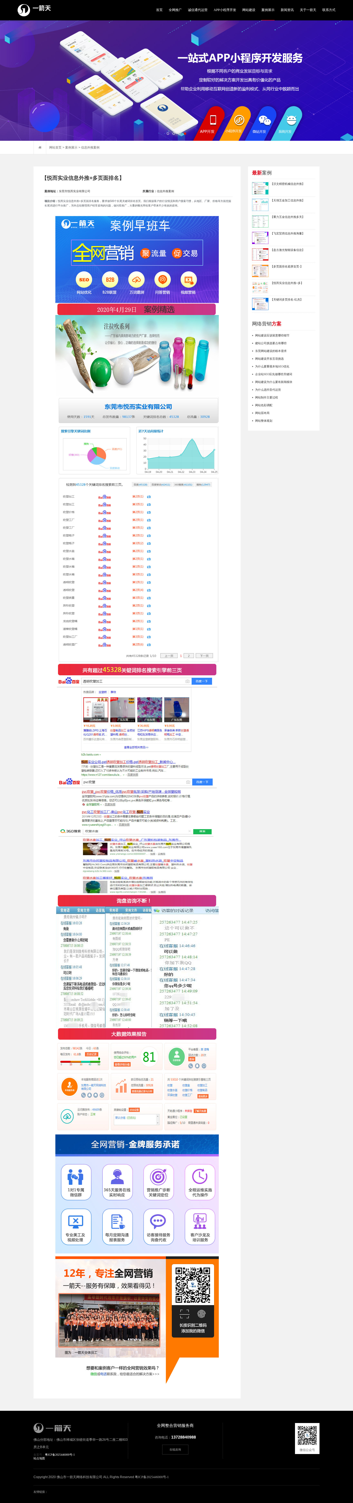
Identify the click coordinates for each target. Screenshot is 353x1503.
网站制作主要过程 (266, 397)
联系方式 (328, 10)
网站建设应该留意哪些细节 (272, 335)
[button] (168, 133)
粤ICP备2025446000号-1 (60, 1454)
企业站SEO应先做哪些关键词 (273, 374)
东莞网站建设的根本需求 (271, 351)
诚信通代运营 (198, 10)
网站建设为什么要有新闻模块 (273, 382)
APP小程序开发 (225, 10)
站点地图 (39, 1458)
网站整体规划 (263, 420)
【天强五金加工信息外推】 (287, 200)
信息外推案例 (90, 147)
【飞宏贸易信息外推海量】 (287, 233)
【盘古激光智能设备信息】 (287, 250)
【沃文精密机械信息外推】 (287, 183)
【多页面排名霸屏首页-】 (286, 266)
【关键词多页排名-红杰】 (286, 299)
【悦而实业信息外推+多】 (287, 283)
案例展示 (268, 10)
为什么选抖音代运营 (268, 389)
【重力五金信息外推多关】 (287, 217)
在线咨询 (175, 1449)
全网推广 (175, 10)
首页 (159, 10)
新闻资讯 (287, 10)
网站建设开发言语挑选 (269, 358)
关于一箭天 (308, 10)
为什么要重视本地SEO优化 (272, 366)
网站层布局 (262, 413)
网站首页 (55, 147)
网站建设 (248, 10)
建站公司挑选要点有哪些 (271, 343)
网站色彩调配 (263, 405)
